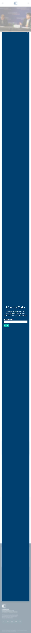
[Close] (28, 33)
